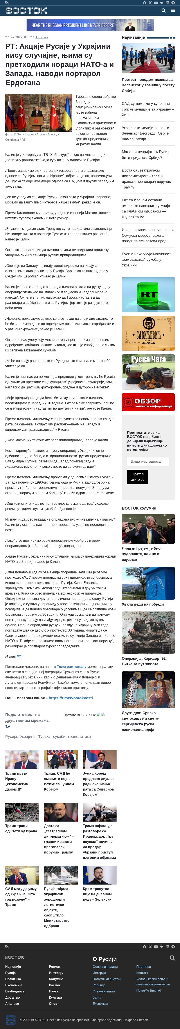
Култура (55, 997)
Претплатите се (137, 476)
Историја (99, 973)
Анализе (12, 1003)
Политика (41, 37)
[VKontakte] (161, 2)
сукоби (59, 736)
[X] (150, 2)
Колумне (56, 979)
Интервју (56, 973)
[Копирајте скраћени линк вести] (31, 726)
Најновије (13, 966)
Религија (99, 985)
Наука (53, 991)
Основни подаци (105, 966)
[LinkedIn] (167, 2)
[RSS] (7, 2)
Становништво (104, 991)
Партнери (143, 966)
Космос (55, 985)
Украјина (28, 736)
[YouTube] (156, 2)
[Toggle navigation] (171, 10)
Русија (11, 736)
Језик (97, 997)
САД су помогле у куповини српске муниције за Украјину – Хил (148, 109)
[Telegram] (173, 2)
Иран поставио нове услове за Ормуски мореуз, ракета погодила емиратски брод (148, 235)
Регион (54, 966)
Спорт (54, 1003)
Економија (13, 985)
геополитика (79, 736)
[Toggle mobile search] (163, 10)
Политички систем (107, 979)
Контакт (142, 973)
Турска (44, 736)
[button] (173, 10)
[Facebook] (144, 2)
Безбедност (14, 991)
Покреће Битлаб (148, 990)
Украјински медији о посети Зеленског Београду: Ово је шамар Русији (145, 133)
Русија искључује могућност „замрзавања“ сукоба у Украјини (146, 259)
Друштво (12, 997)
